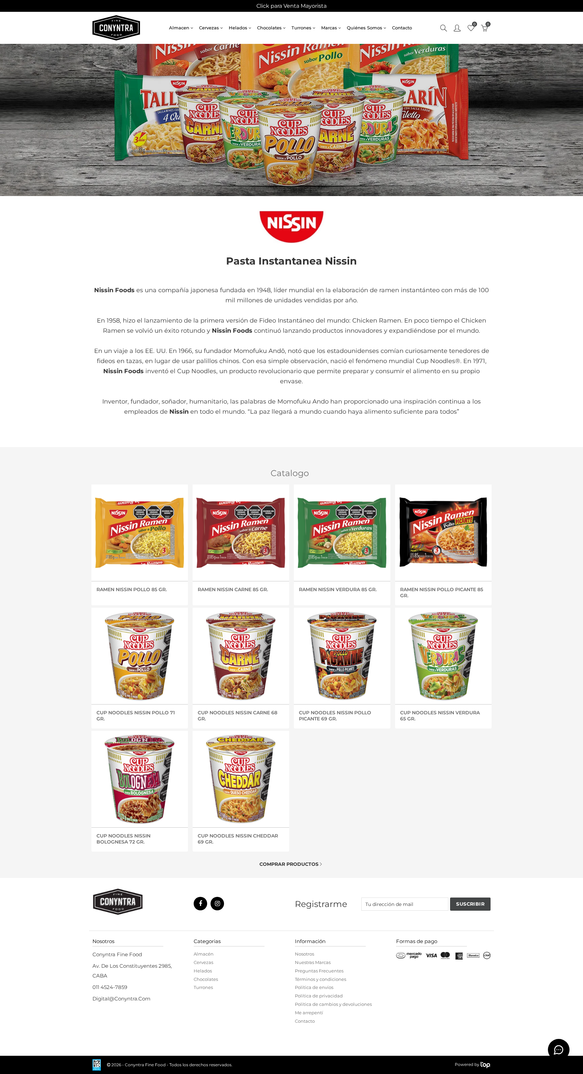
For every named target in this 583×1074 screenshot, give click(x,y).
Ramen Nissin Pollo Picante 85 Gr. (441, 592)
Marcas (329, 27)
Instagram (217, 903)
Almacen (179, 27)
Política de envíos (314, 987)
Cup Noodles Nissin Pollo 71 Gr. (135, 715)
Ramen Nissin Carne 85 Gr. (233, 589)
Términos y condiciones (320, 979)
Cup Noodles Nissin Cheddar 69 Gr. (238, 838)
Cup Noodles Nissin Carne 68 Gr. (237, 715)
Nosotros (304, 954)
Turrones (301, 27)
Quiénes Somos (364, 27)
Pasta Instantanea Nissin (291, 261)
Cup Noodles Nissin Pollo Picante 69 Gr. (335, 715)
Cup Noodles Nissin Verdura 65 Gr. (440, 715)
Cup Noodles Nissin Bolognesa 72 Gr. (123, 838)
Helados (238, 27)
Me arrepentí (309, 1012)
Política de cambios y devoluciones (333, 1004)
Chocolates (269, 27)
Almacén (204, 954)
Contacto (402, 27)
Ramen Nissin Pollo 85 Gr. (131, 589)
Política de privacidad (319, 995)
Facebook (200, 903)
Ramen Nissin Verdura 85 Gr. (338, 589)
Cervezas (209, 27)
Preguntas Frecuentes (319, 970)
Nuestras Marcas (313, 962)
